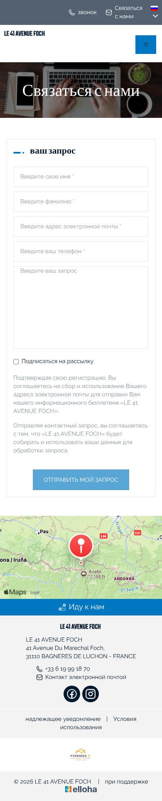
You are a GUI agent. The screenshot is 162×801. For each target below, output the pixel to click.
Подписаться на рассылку (57, 361)
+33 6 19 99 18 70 (67, 669)
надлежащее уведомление (63, 719)
